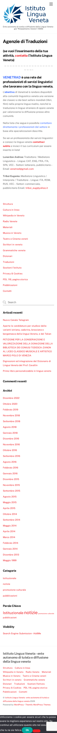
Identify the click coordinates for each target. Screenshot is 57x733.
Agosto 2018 (10, 427)
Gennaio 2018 (10, 433)
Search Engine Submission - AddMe (22, 633)
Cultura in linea (11, 210)
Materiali (7, 227)
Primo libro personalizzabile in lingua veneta (27, 371)
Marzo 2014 (9, 537)
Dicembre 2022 (11, 398)
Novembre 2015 (11, 485)
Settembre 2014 (11, 519)
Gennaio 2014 (10, 548)
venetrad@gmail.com (22, 168)
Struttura (8, 204)
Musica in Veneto (12, 233)
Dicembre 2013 (11, 554)
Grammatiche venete (14, 250)
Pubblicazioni (10, 285)
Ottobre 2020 (10, 404)
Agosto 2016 (9, 462)
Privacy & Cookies (12, 273)
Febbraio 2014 (10, 543)
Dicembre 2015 (11, 479)
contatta (21, 55)
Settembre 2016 (11, 456)
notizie (6, 584)
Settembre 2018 (11, 421)
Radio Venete (10, 221)
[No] (36, 731)
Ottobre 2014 (10, 514)
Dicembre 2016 (11, 438)
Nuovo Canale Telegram (16, 320)
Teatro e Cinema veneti (15, 239)
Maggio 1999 (9, 560)
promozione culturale (14, 590)
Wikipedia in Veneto (13, 215)
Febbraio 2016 (10, 467)
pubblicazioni (10, 595)
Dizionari (7, 256)
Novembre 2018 (11, 415)
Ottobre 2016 (10, 450)
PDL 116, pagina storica (15, 279)
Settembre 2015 (11, 490)
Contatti (7, 291)
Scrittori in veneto (12, 244)
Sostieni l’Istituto (12, 267)
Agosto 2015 (10, 496)
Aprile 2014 (9, 531)
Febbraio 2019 (10, 409)
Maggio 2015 (10, 502)
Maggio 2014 (10, 525)
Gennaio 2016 (10, 473)
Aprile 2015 (9, 508)
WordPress (19, 705)
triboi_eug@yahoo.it (37, 188)
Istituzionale (9, 578)
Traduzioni (8, 262)
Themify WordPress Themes (38, 705)
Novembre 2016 (11, 444)
